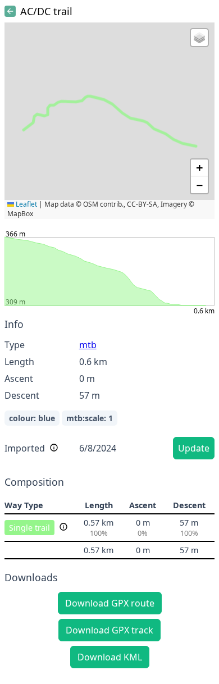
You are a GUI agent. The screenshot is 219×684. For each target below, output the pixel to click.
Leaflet (25, 204)
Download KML (109, 657)
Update (193, 448)
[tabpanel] (109, 390)
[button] (199, 37)
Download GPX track (109, 630)
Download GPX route (109, 603)
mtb (88, 345)
